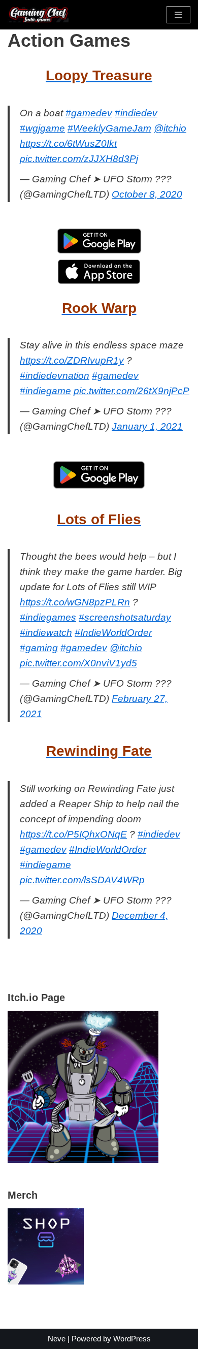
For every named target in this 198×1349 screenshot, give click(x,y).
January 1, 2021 (147, 426)
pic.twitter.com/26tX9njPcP (131, 391)
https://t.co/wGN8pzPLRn (75, 602)
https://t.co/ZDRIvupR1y (72, 360)
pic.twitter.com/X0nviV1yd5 (78, 663)
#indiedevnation (54, 375)
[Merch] (46, 1281)
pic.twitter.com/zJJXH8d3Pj (79, 158)
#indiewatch (46, 632)
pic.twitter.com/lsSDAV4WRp (82, 880)
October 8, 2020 (147, 194)
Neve (56, 1338)
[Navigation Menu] (178, 14)
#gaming (39, 648)
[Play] (83, 1160)
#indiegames (48, 617)
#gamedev (88, 113)
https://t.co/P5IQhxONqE (73, 834)
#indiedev (136, 113)
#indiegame (45, 391)
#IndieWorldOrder (113, 632)
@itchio (170, 128)
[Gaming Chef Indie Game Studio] (38, 14)
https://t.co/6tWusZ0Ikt (68, 143)
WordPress (132, 1338)
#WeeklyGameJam (109, 128)
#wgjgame (42, 128)
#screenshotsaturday (125, 617)
